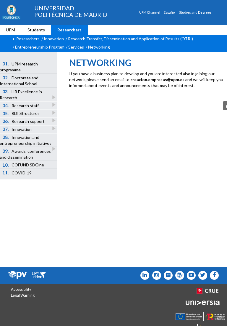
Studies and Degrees (195, 12)
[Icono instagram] (155, 275)
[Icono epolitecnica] (178, 275)
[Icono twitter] (167, 275)
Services (76, 46)
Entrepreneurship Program (39, 46)
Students (36, 29)
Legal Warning (23, 295)
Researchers (69, 29)
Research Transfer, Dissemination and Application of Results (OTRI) (130, 38)
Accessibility (21, 289)
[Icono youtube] (190, 275)
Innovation (54, 38)
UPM (10, 29)
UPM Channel (149, 12)
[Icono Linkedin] (143, 275)
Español (170, 12)
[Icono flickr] (201, 275)
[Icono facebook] (213, 275)
